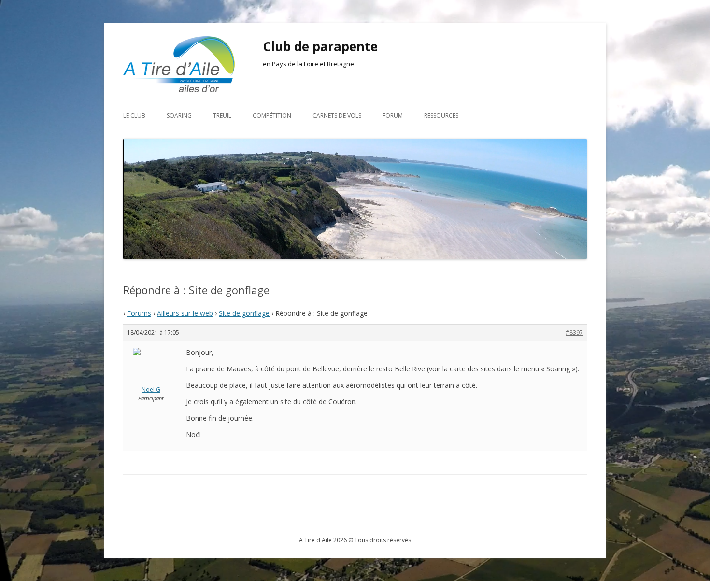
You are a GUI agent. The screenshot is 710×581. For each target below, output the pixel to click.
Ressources (441, 116)
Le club (134, 116)
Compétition (272, 116)
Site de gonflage (244, 313)
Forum (393, 116)
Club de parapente (320, 46)
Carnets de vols (336, 116)
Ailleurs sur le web (185, 313)
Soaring (179, 116)
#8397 (574, 332)
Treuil (222, 116)
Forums (139, 313)
